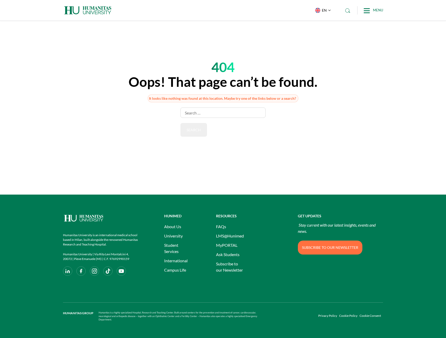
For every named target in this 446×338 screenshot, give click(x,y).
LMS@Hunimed (230, 235)
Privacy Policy (327, 316)
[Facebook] (81, 271)
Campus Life (175, 269)
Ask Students (228, 254)
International (176, 260)
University (173, 235)
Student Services (171, 248)
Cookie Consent (370, 316)
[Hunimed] (100, 218)
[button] (322, 10)
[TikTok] (108, 271)
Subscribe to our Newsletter (229, 266)
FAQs (221, 226)
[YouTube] (121, 271)
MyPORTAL (226, 245)
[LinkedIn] (67, 271)
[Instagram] (94, 271)
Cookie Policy (348, 316)
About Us (172, 226)
